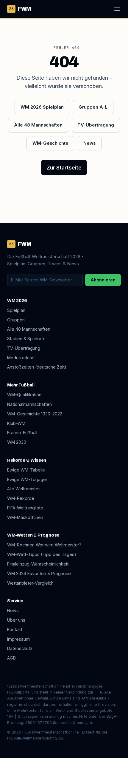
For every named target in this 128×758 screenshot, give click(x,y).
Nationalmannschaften (29, 404)
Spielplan (16, 310)
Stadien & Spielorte (26, 338)
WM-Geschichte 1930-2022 (34, 413)
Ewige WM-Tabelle (26, 469)
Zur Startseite (64, 168)
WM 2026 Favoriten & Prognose (39, 573)
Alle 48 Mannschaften (38, 125)
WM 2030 (16, 442)
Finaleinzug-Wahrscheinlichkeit (37, 563)
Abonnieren (103, 279)
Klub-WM (16, 423)
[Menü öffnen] (117, 9)
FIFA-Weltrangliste (25, 507)
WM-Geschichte (50, 143)
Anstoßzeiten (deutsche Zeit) (36, 366)
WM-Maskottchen (25, 517)
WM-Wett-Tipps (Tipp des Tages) (41, 554)
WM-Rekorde (20, 498)
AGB (11, 657)
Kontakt (14, 629)
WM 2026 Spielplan (42, 107)
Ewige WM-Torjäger (27, 479)
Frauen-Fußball (22, 432)
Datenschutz (19, 648)
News (89, 143)
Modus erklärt (21, 357)
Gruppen (16, 319)
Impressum (18, 639)
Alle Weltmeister (23, 488)
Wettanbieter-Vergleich (30, 583)
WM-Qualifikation (24, 394)
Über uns (16, 620)
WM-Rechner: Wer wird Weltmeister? (44, 544)
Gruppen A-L (93, 107)
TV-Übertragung (95, 125)
